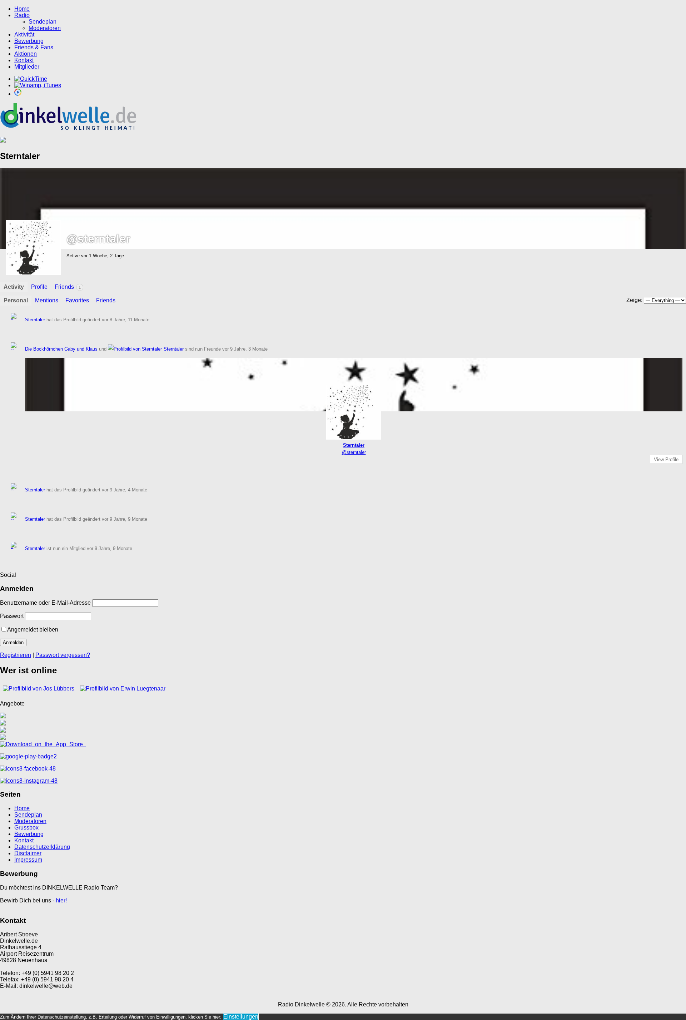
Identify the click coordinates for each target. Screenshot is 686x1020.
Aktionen (25, 54)
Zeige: (634, 300)
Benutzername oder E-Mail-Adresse (45, 603)
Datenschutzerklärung (42, 847)
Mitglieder (26, 67)
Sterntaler (35, 319)
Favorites (77, 300)
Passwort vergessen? (62, 655)
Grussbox (26, 828)
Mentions (46, 300)
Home (22, 9)
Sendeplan (42, 22)
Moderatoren (45, 28)
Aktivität (24, 34)
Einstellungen (240, 1017)
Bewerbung (29, 41)
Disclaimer (27, 853)
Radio (22, 15)
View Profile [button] (666, 459)
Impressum (28, 860)
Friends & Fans (33, 47)
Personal (16, 300)
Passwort (12, 616)
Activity (14, 287)
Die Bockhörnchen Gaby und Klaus (61, 349)
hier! (61, 900)
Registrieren (15, 655)
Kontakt (24, 60)
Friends (68, 287)
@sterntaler (354, 452)
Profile (39, 287)
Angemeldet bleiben (32, 630)
